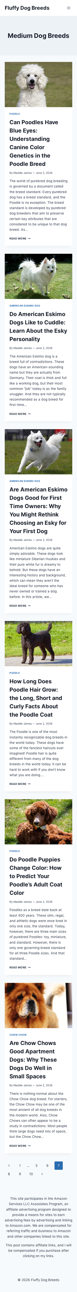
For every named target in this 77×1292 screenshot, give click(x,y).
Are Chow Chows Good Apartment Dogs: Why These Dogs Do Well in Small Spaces (33, 1060)
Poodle (14, 113)
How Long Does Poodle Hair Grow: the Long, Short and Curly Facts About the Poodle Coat (35, 698)
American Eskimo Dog (24, 305)
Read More (20, 238)
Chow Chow (17, 1034)
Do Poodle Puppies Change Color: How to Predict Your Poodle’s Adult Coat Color (35, 876)
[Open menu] (68, 8)
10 (31, 1174)
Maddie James (22, 172)
